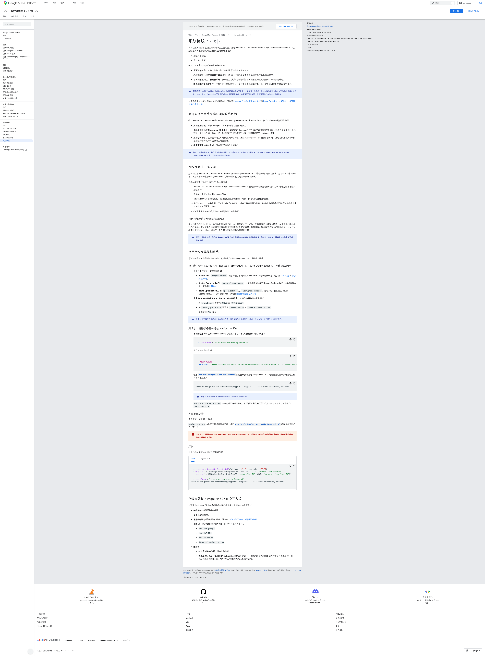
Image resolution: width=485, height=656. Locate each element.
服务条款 (339, 630)
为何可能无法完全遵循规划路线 (243, 519)
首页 (190, 35)
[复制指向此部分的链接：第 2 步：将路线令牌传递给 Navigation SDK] (240, 328)
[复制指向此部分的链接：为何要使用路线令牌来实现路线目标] (239, 114)
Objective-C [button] (205, 459)
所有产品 (126, 640)
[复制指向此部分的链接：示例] (196, 446)
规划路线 (213, 286)
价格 (54, 3)
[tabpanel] (242, 476)
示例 (24, 16)
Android (189, 618)
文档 (62, 3)
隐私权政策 (47, 651)
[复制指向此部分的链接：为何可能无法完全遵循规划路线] (226, 218)
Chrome (80, 640)
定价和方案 (340, 618)
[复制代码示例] (295, 339)
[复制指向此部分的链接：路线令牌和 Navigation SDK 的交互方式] (243, 499)
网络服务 (189, 630)
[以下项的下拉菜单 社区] (87, 3)
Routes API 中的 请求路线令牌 (247, 101)
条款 (39, 651)
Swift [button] (193, 459)
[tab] (193, 459)
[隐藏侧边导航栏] (30, 651)
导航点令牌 (215, 319)
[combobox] (442, 3)
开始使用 (456, 11)
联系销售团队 (473, 11)
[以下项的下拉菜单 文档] (67, 3)
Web (188, 626)
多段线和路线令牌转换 (246, 294)
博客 (74, 3)
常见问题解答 (42, 618)
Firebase (91, 640)
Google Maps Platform (210, 35)
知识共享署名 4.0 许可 (223, 570)
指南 (5, 16)
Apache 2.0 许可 (262, 570)
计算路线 (285, 275)
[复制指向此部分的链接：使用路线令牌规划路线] (221, 252)
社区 (82, 3)
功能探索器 (41, 622)
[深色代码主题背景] (290, 339)
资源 (32, 16)
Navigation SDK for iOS (24, 11)
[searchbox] (17, 24)
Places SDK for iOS (44, 626)
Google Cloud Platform (109, 640)
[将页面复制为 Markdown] (215, 41)
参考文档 (14, 16)
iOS (5, 11)
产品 (46, 3)
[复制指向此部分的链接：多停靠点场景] (206, 414)
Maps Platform (27, 3)
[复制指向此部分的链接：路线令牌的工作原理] (218, 167)
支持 (337, 626)
